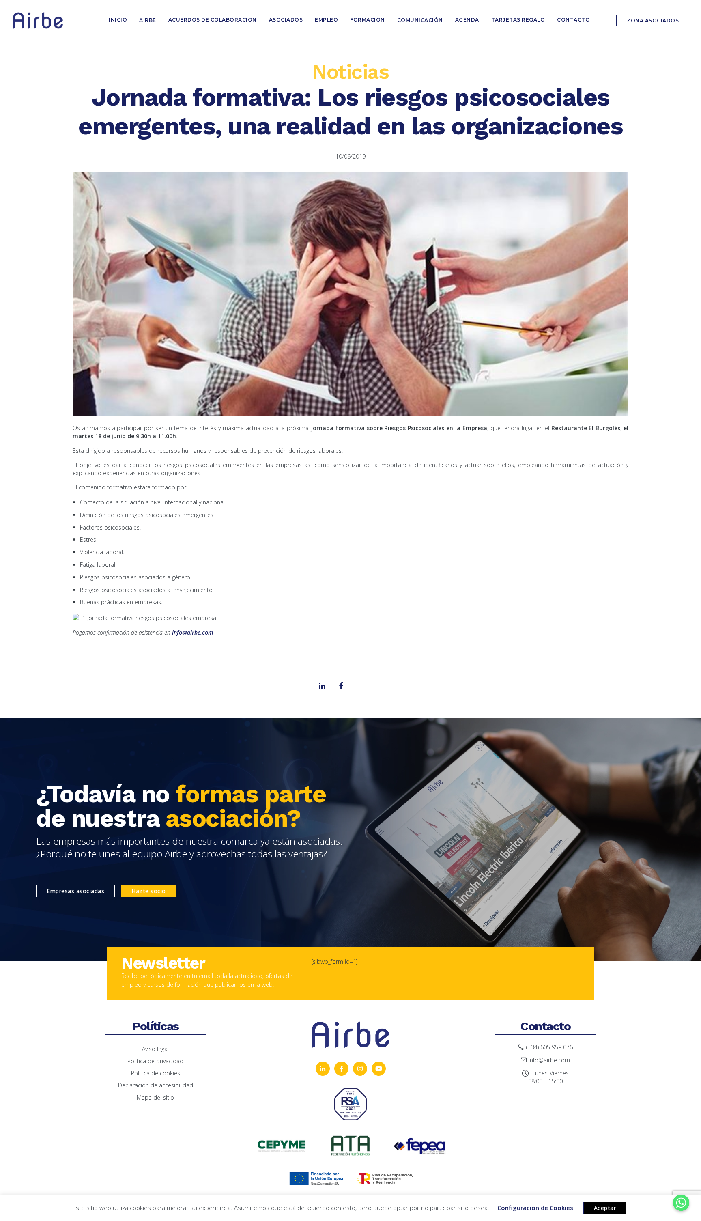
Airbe (147, 20)
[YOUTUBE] (379, 1069)
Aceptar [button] (605, 1208)
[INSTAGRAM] (360, 1069)
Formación (367, 20)
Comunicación (420, 20)
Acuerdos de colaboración (212, 20)
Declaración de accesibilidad (155, 1085)
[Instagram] (360, 685)
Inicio (118, 20)
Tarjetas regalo (518, 20)
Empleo (326, 20)
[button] (75, 891)
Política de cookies (155, 1073)
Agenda (467, 20)
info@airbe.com (192, 632)
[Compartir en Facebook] (322, 685)
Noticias (350, 72)
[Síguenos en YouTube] (323, 1069)
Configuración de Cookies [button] (535, 1208)
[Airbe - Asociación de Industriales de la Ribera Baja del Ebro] (38, 20)
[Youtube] (379, 685)
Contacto (573, 20)
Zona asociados (653, 20)
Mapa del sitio (155, 1097)
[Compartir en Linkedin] (341, 685)
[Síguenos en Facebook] (341, 1069)
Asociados (286, 20)
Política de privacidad (155, 1061)
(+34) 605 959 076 (549, 1047)
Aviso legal (155, 1049)
